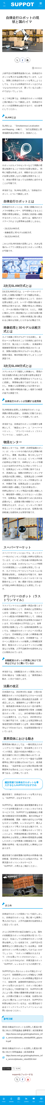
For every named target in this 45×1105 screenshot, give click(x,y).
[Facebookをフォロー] (22, 1079)
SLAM (18, 1068)
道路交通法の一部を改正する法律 (23, 699)
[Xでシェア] (17, 60)
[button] (27, 60)
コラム (8, 1068)
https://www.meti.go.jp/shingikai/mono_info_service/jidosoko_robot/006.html (24, 1057)
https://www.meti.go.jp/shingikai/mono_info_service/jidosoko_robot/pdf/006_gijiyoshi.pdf (24, 1037)
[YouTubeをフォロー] (27, 1079)
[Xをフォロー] (17, 1079)
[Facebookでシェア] (22, 60)
